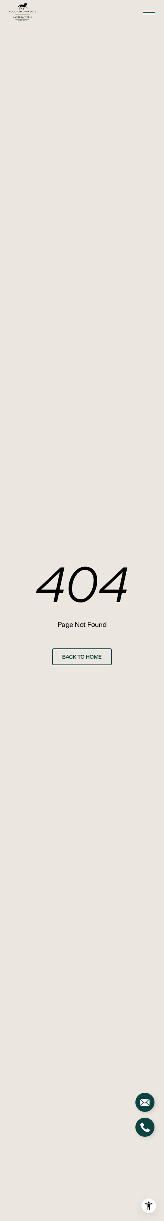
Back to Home (82, 657)
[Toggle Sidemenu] (148, 12)
